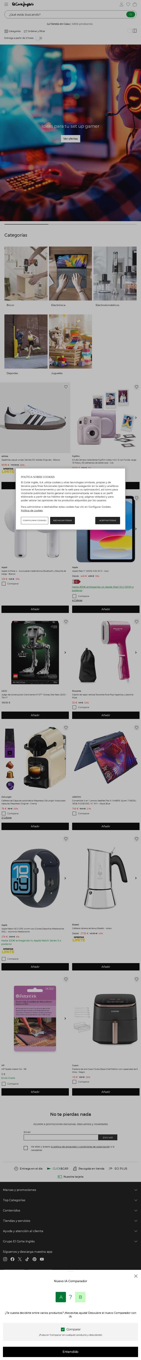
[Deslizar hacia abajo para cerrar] (70, 1274)
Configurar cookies (34, 520)
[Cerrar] (136, 1276)
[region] (70, 499)
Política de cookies (32, 510)
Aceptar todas (107, 520)
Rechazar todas (62, 520)
